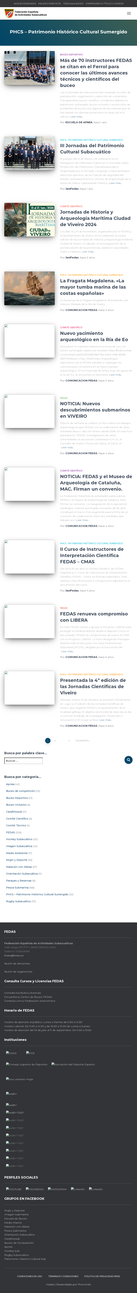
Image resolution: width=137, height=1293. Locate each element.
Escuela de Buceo (15, 1218)
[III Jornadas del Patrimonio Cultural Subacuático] (29, 153)
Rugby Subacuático (18, 901)
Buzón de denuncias (17, 963)
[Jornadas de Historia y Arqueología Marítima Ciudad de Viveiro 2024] (29, 219)
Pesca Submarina (17, 887)
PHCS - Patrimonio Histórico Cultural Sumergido (91, 140)
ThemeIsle (84, 1284)
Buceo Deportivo (71, 54)
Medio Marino (13, 1222)
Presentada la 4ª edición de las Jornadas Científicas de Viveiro (93, 686)
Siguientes (82, 740)
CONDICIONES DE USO (29, 1276)
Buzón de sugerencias (18, 971)
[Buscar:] (64, 763)
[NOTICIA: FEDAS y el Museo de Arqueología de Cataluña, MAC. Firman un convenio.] (29, 484)
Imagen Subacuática (19, 846)
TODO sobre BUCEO (73, 3)
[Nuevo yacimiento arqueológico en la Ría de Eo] (29, 341)
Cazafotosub (14, 811)
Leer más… (76, 116)
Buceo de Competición (19, 1242)
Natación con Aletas (19, 866)
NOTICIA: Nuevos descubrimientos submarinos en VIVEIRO (95, 410)
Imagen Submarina (16, 1214)
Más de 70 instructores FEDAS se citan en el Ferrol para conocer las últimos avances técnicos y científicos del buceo (96, 73)
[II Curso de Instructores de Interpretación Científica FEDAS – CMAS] (29, 556)
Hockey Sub (12, 1250)
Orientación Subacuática (22, 873)
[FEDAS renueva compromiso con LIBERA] (29, 621)
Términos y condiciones (63, 1276)
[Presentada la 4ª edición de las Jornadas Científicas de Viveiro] (29, 688)
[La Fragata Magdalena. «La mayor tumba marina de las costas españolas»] (29, 288)
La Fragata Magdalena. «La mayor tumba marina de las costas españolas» (93, 287)
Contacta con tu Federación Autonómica (29, 1000)
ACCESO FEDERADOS (25, 3)
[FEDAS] (27, 13)
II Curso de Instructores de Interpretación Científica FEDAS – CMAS (92, 555)
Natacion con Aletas (16, 1226)
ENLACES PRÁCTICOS (49, 3)
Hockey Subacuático (19, 839)
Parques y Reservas (19, 880)
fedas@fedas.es (14, 955)
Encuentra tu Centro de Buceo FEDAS (28, 997)
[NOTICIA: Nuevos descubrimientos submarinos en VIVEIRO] (29, 411)
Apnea (10, 784)
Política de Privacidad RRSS (102, 1276)
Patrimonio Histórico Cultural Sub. (25, 1258)
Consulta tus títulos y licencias (22, 992)
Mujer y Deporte (16, 860)
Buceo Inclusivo (16, 804)
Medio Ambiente (17, 853)
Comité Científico (71, 206)
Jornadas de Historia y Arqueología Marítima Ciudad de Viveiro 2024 (95, 218)
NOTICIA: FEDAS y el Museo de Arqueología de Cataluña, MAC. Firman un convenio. (96, 483)
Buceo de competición (20, 791)
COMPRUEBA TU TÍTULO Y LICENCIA (104, 3)
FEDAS (63, 398)
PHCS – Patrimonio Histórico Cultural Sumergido (37, 894)
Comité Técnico (16, 825)
